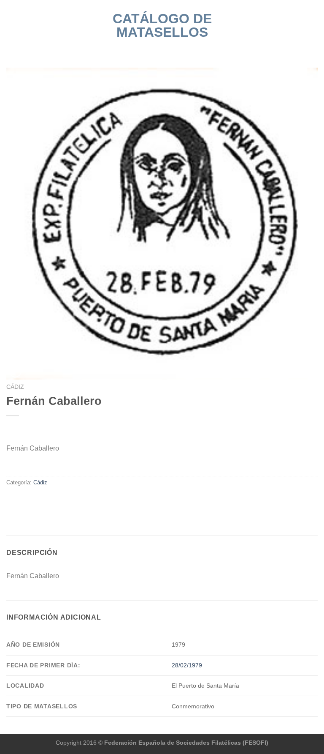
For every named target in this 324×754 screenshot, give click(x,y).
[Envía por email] (32, 500)
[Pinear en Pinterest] (42, 500)
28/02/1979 (187, 665)
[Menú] (11, 25)
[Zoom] (15, 371)
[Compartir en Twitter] (22, 500)
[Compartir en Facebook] (11, 500)
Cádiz (15, 387)
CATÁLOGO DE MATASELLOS (162, 25)
